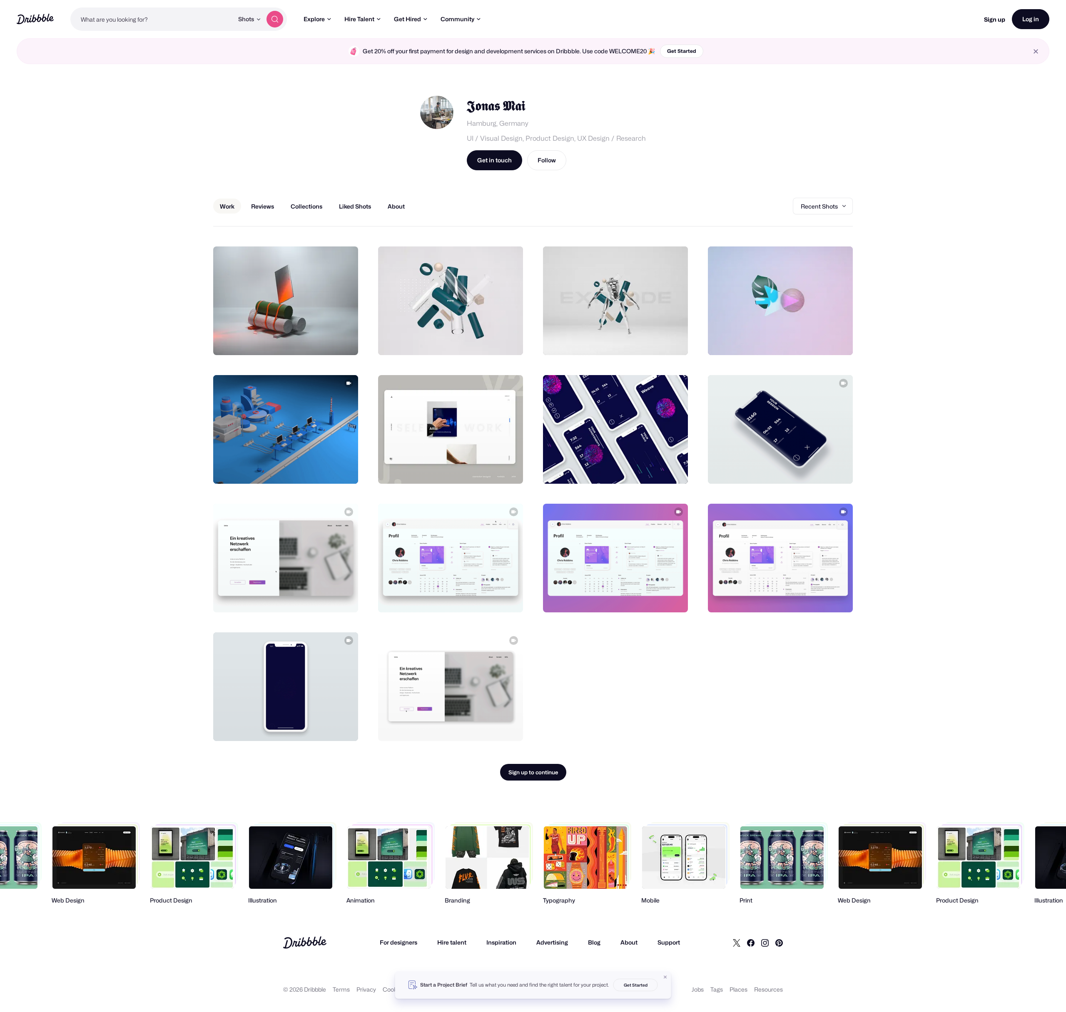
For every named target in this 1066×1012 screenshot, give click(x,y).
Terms (341, 989)
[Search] (274, 19)
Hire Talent (359, 18)
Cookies (394, 989)
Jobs (698, 989)
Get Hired (407, 18)
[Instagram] (765, 942)
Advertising (552, 942)
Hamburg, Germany (497, 123)
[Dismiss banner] (665, 977)
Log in (1030, 18)
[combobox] (152, 19)
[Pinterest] (779, 942)
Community (457, 18)
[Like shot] (343, 340)
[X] (736, 942)
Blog (594, 942)
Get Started (681, 51)
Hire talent (451, 942)
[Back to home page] (35, 19)
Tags (716, 989)
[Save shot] (326, 340)
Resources (768, 989)
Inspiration (501, 942)
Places (738, 989)
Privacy (366, 989)
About (629, 942)
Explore (314, 18)
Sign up (994, 19)
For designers (398, 942)
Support (669, 942)
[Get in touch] (309, 340)
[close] (1035, 51)
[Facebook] (751, 942)
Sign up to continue (533, 772)
